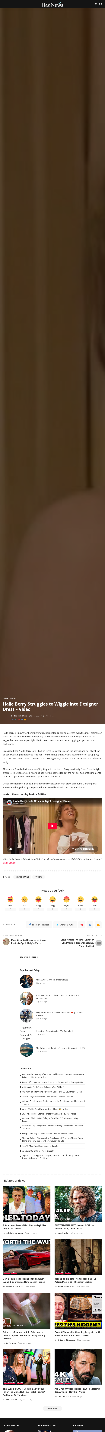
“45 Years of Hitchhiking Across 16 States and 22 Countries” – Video (52, 1091)
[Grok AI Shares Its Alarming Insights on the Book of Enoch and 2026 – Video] (78, 1311)
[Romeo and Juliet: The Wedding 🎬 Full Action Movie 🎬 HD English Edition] (78, 1257)
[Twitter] (15, 720)
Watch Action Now (66, 1287)
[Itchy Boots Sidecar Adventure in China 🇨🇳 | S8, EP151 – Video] (26, 1015)
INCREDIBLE (61, 1326)
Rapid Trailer (63, 1233)
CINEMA (59, 1219)
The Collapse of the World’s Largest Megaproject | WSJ (60, 1048)
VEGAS (39, 877)
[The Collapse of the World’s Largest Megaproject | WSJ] (26, 1050)
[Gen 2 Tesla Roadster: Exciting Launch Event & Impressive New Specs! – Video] (26, 1257)
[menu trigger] (5, 4)
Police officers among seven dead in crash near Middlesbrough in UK (52, 1082)
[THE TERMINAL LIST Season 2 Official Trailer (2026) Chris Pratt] (78, 1204)
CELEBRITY (9, 1219)
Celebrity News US (14, 1233)
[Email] (24, 720)
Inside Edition (20, 716)
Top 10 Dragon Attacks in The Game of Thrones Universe (47, 1096)
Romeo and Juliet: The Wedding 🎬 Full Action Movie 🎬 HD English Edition (76, 1280)
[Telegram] (21, 720)
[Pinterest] (18, 720)
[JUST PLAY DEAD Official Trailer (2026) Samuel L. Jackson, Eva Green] (26, 998)
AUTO (7, 1272)
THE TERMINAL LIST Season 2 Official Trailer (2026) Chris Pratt (74, 1227)
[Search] (100, 4)
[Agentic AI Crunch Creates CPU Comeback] (26, 1033)
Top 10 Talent (12, 1400)
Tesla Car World (13, 1287)
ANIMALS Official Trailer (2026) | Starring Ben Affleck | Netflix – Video (77, 1390)
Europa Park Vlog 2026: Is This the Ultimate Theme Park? (47, 1133)
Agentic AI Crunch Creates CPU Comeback (54, 1031)
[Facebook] (12, 720)
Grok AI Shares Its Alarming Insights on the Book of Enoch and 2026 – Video (78, 1334)
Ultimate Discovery (66, 1340)
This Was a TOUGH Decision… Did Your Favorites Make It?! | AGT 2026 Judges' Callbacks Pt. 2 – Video (24, 1392)
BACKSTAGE (23, 877)
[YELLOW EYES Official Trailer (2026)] (26, 981)
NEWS (5, 699)
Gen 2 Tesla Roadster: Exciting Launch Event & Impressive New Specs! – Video (24, 1280)
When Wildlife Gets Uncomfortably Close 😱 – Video (45, 1109)
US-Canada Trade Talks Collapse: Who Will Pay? (43, 1087)
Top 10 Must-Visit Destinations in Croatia (40, 1146)
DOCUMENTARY (11, 1326)
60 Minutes (11, 1343)
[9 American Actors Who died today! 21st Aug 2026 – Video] (26, 1204)
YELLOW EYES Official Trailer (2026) (52, 979)
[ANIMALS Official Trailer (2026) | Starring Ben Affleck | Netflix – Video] (78, 1367)
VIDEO (13, 699)
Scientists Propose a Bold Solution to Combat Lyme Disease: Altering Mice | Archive (24, 1335)
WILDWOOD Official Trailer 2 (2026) (38, 1151)
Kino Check (63, 1397)
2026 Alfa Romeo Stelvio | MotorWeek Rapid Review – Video (49, 1113)
